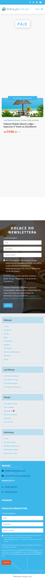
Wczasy (17, 120)
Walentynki (8, 411)
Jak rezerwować (10, 442)
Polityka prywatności (12, 446)
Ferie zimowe (9, 407)
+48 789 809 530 (10, 492)
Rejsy (6, 359)
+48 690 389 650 (10, 487)
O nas (6, 438)
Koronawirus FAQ (10, 453)
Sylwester (7, 418)
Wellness (7, 355)
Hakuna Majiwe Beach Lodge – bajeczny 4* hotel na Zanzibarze (20, 125)
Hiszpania (7, 330)
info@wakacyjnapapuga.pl (15, 470)
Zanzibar (35, 120)
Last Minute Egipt (10, 383)
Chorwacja (8, 341)
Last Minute (8, 120)
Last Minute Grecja (11, 376)
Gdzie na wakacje (10, 414)
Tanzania (23, 120)
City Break (8, 348)
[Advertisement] (22, 67)
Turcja (6, 326)
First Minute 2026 (10, 404)
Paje (29, 120)
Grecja (6, 334)
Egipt (6, 337)
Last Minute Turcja (11, 379)
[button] (37, 9)
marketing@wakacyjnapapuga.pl (17, 476)
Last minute (8, 422)
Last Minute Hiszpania (12, 387)
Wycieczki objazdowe (12, 352)
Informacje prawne (11, 449)
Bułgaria (7, 345)
